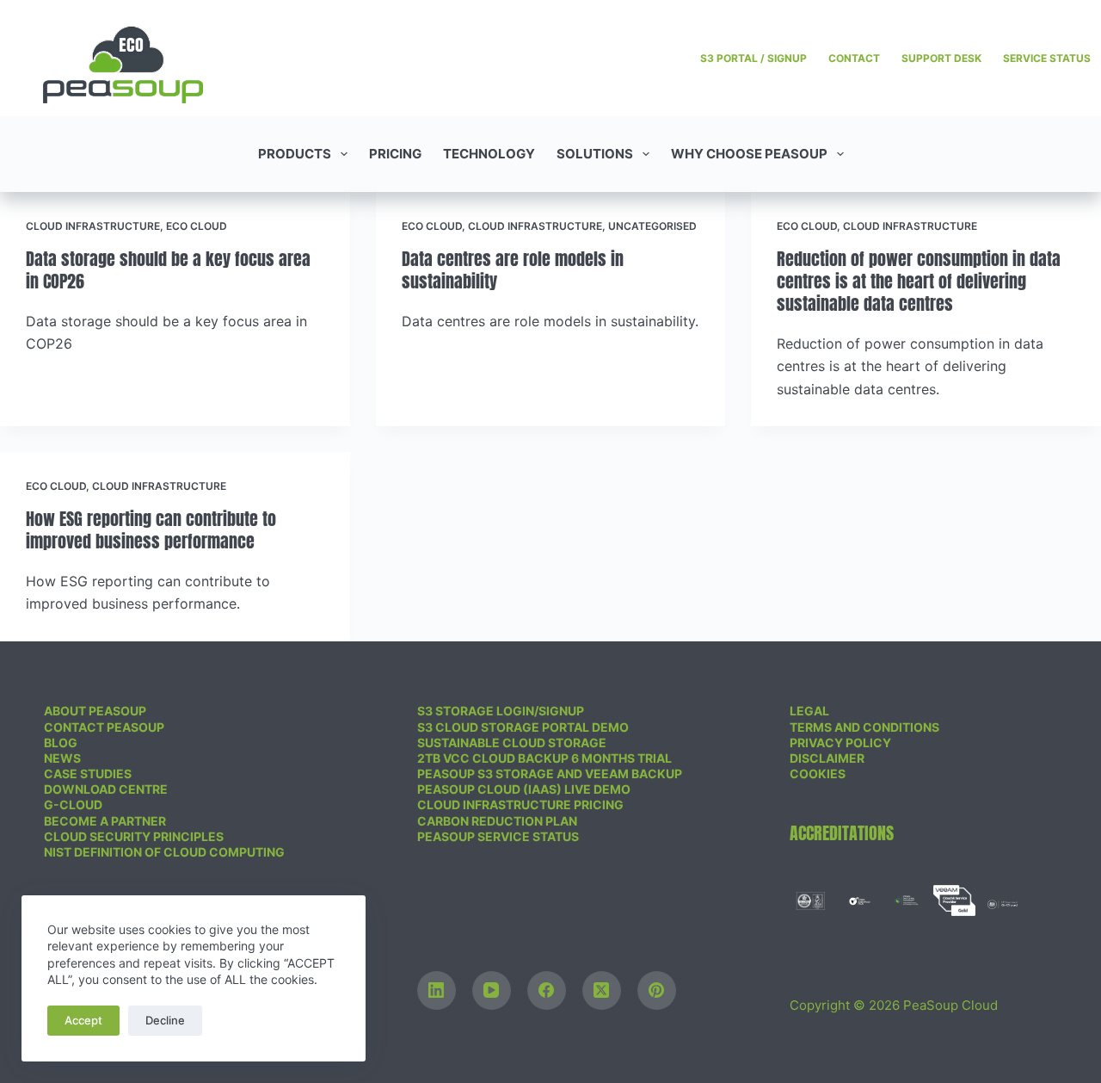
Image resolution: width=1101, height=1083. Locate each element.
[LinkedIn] (436, 990)
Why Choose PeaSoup (749, 153)
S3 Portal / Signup (753, 58)
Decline (165, 1020)
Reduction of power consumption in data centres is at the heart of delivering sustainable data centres (919, 281)
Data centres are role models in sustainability (513, 269)
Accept (83, 1020)
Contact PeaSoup (104, 727)
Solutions (595, 153)
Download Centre (106, 789)
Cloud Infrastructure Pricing (520, 804)
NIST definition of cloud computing (164, 852)
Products (294, 153)
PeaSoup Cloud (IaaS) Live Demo (523, 789)
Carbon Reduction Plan (497, 821)
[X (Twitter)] (601, 990)
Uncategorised (652, 226)
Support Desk (941, 58)
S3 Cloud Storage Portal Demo (523, 727)
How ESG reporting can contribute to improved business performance (151, 529)
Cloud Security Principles (134, 836)
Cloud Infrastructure (93, 226)
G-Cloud (73, 804)
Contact (854, 58)
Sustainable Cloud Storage (511, 742)
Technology (489, 153)
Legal (809, 710)
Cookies (818, 773)
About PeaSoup (95, 710)
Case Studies (88, 773)
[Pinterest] (656, 990)
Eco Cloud (196, 226)
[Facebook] (546, 990)
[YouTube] (491, 990)
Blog (60, 742)
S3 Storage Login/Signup (500, 710)
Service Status (1047, 58)
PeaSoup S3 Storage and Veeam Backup (549, 773)
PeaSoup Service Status (498, 836)
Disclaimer (827, 758)
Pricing (395, 153)
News (62, 758)
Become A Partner (105, 821)
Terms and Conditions (864, 727)
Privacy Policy (840, 742)
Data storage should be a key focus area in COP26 (168, 269)
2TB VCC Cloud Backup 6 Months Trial (544, 758)
